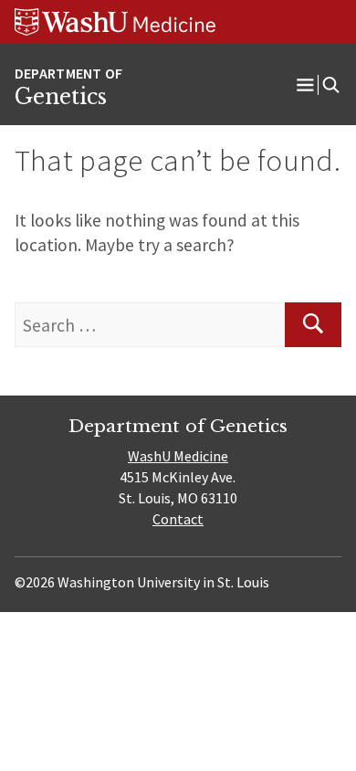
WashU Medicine (178, 456)
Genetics (61, 97)
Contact (178, 519)
